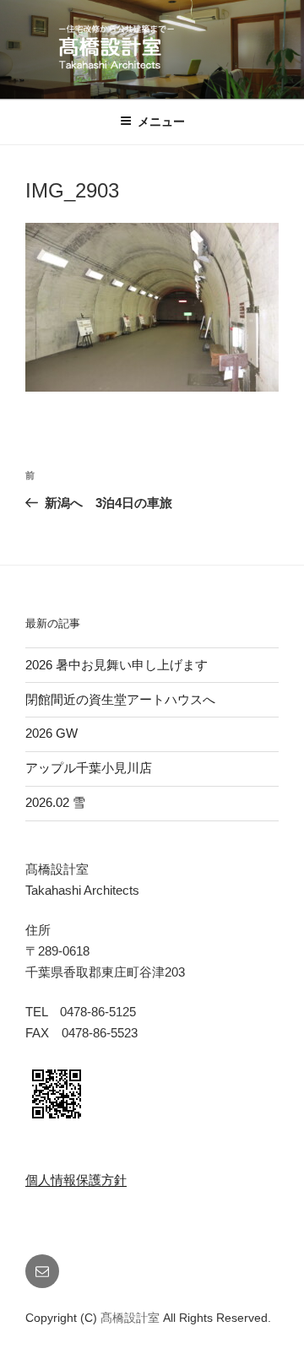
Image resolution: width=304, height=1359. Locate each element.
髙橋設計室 (131, 1317)
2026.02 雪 (55, 802)
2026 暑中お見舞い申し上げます (116, 665)
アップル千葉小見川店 (88, 768)
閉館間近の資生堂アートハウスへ (126, 699)
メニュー (161, 121)
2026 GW (51, 733)
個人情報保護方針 (76, 1179)
